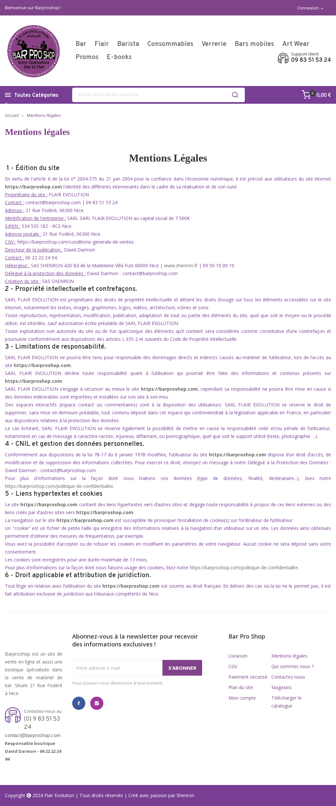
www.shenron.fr (181, 265)
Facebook (78, 703)
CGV (232, 666)
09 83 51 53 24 (311, 60)
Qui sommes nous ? (292, 666)
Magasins (281, 687)
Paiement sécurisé (247, 677)
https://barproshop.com (33, 381)
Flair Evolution (59, 795)
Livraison (237, 656)
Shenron (185, 795)
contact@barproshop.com (33, 735)
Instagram (96, 703)
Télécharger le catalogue (286, 702)
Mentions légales (289, 656)
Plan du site (240, 687)
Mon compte (242, 698)
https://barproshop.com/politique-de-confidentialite (59, 486)
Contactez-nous (288, 677)
